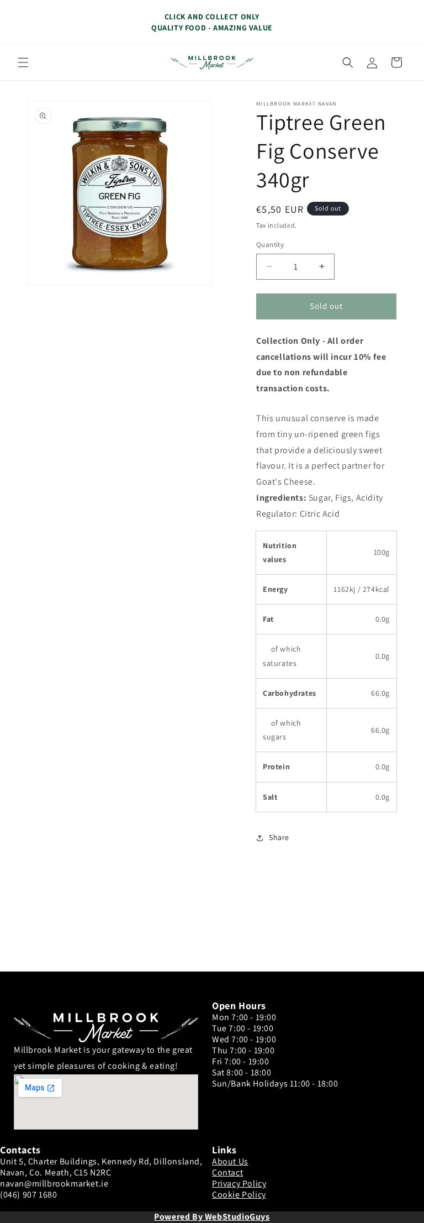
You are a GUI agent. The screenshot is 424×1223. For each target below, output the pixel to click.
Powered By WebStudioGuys (211, 1216)
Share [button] (279, 837)
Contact (227, 1172)
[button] (23, 62)
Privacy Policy (239, 1183)
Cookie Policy (239, 1194)
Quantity (270, 244)
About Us (230, 1161)
